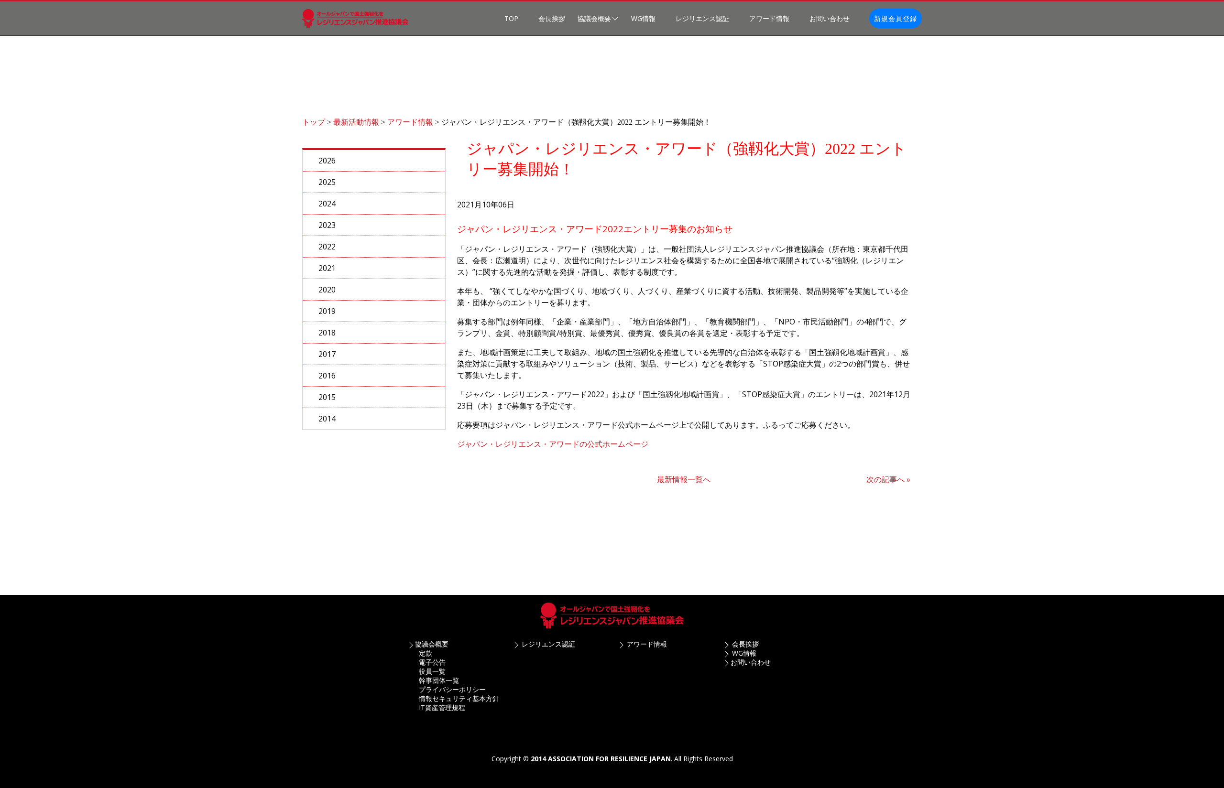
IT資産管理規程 (442, 707)
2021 (327, 268)
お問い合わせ (829, 18)
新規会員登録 (895, 18)
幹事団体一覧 (439, 680)
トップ (313, 122)
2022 (327, 246)
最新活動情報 (356, 122)
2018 (327, 332)
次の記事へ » (888, 479)
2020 (327, 289)
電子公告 (432, 662)
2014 (327, 418)
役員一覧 (432, 671)
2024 (327, 203)
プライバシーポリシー (452, 689)
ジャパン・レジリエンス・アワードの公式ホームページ (552, 444)
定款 (425, 653)
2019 (327, 311)
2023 (327, 225)
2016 (327, 375)
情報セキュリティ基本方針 (459, 698)
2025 (327, 182)
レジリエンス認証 (702, 18)
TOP (511, 18)
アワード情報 (769, 18)
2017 (327, 354)
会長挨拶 (551, 18)
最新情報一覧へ (683, 479)
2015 (327, 397)
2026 (327, 160)
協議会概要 (431, 643)
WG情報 (643, 18)
